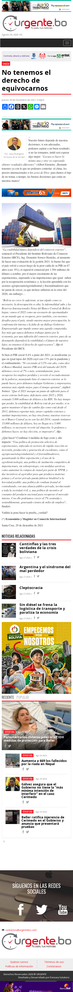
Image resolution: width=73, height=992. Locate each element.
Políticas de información (19, 966)
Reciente (8, 697)
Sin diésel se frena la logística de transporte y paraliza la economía (42, 608)
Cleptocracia (31, 587)
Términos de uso (54, 962)
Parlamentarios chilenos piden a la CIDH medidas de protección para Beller (34, 739)
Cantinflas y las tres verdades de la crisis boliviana (37, 548)
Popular (22, 697)
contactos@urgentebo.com (21, 930)
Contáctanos (54, 966)
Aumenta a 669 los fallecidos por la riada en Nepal (44, 762)
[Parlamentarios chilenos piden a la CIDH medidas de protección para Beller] (5, 746)
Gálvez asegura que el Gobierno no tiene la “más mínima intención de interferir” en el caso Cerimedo (42, 790)
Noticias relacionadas (18, 536)
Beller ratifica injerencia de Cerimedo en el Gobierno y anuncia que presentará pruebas (42, 822)
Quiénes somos (19, 962)
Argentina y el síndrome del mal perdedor (45, 568)
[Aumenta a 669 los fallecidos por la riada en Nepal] (23, 769)
